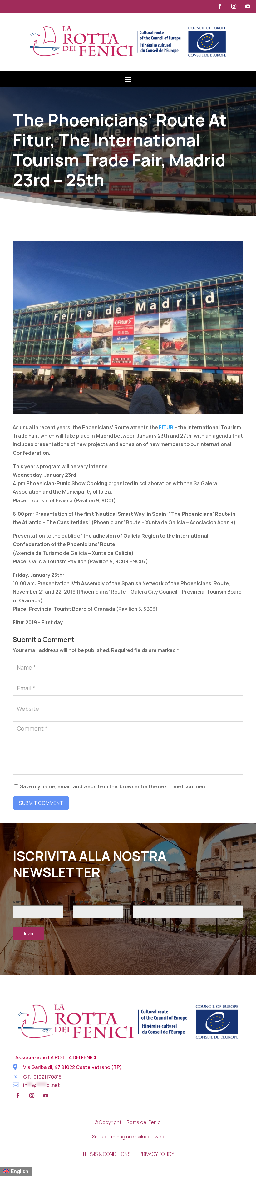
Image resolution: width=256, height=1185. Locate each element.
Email (139, 902)
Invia (28, 933)
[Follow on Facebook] (220, 6)
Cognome (82, 902)
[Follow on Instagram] (234, 6)
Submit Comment (41, 803)
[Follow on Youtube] (248, 6)
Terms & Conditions (106, 1154)
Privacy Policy (156, 1154)
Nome (18, 902)
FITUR (166, 427)
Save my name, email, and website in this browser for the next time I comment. (114, 786)
